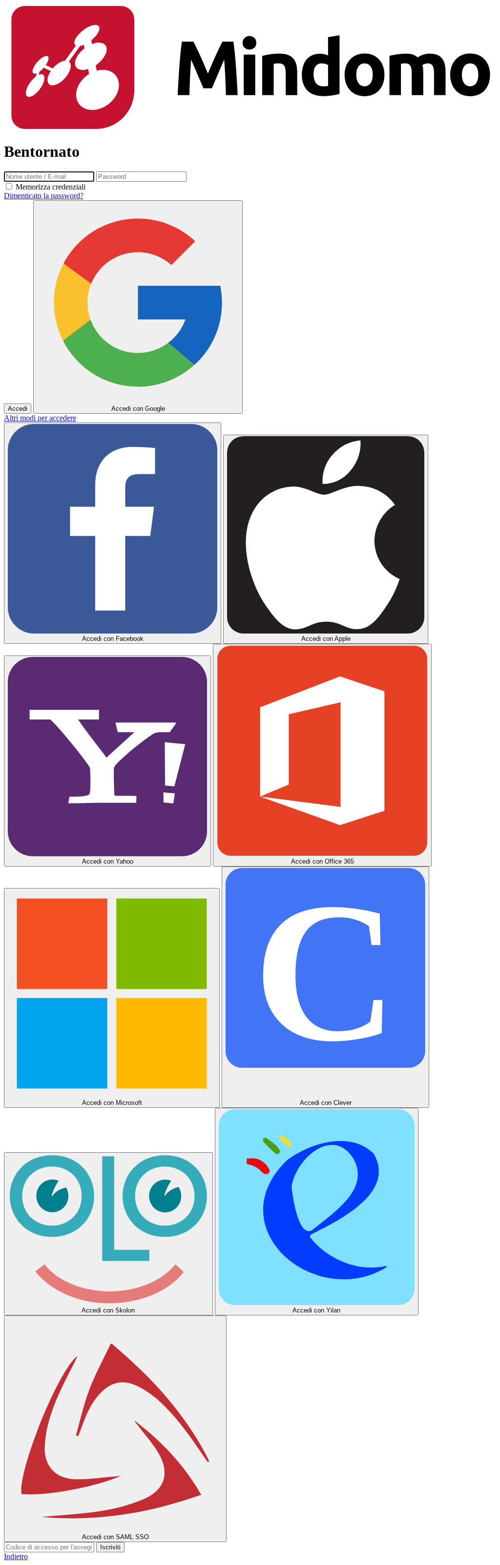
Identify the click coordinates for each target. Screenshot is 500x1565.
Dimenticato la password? (43, 195)
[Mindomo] (250, 128)
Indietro (16, 1556)
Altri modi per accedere (40, 418)
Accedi (17, 408)
